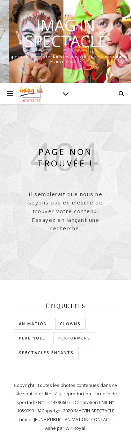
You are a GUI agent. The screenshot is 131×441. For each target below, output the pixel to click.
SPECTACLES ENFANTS (46, 352)
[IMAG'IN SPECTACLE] (31, 93)
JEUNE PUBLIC (48, 419)
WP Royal (75, 428)
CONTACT (101, 419)
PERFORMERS (74, 338)
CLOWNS (70, 323)
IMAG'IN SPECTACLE (65, 33)
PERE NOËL (32, 338)
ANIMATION (33, 323)
